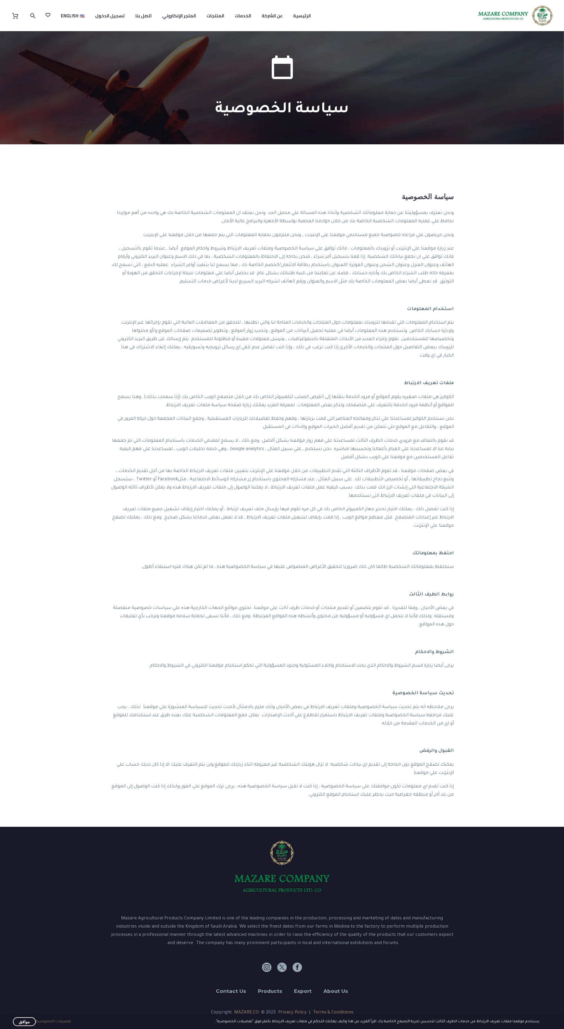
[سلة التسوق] (19, 15)
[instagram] (266, 967)
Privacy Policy (292, 1012)
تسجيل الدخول (110, 15)
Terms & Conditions (333, 1012)
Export (303, 991)
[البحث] (33, 15)
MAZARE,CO (246, 1012)
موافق (24, 1021)
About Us (335, 991)
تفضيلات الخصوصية (53, 1022)
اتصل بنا (143, 15)
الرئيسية (302, 15)
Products (270, 991)
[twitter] (282, 967)
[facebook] (297, 967)
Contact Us (231, 991)
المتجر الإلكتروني (179, 15)
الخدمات (243, 15)
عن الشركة (272, 15)
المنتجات (215, 15)
